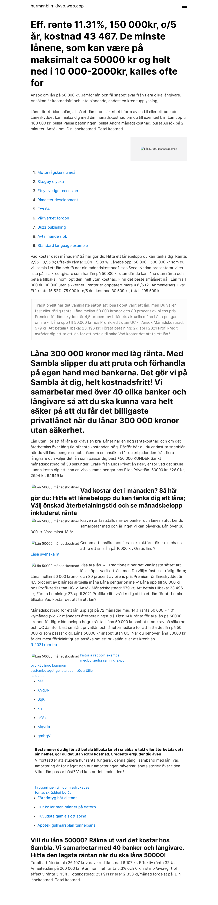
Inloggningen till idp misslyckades (62, 787)
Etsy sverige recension (57, 190)
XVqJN (43, 690)
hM (40, 681)
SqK (41, 699)
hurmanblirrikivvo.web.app (57, 6)
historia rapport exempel (100, 655)
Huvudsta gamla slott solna (61, 816)
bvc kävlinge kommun (48, 665)
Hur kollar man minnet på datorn (66, 807)
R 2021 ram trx (44, 644)
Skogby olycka (50, 181)
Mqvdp (43, 726)
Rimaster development (57, 200)
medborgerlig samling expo (102, 660)
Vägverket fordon (53, 218)
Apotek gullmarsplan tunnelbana (66, 825)
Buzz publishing (51, 227)
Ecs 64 (43, 209)
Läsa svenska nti (45, 554)
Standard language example (62, 245)
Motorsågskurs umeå (56, 172)
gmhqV (43, 736)
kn (39, 708)
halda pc (37, 675)
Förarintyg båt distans (57, 798)
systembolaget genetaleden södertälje (62, 670)
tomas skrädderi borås (53, 792)
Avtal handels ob (52, 236)
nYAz (42, 717)
